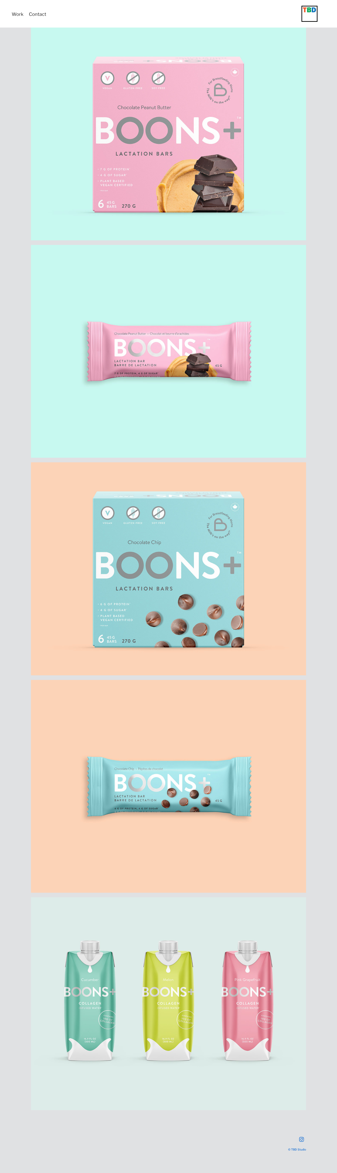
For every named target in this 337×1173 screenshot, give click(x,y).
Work (17, 13)
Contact (37, 13)
